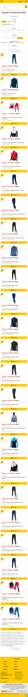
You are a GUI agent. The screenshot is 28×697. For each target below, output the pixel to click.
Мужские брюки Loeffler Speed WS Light (12, 526)
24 (15, 51)
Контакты (16, 669)
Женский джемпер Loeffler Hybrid (10, 261)
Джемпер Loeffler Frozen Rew (9, 93)
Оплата (16, 666)
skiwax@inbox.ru (4, 678)
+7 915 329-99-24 (18, 678)
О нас (15, 664)
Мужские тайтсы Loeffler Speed (10, 285)
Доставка (5, 666)
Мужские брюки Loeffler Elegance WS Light (12, 190)
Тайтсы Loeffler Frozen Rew (8, 69)
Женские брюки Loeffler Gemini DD (10, 404)
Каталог (5, 659)
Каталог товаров (10, 10)
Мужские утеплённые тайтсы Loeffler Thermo (13, 237)
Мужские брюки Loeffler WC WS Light (11, 380)
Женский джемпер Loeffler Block (10, 453)
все (19, 51)
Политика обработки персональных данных (17, 688)
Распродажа (17, 659)
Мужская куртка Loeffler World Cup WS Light (13, 142)
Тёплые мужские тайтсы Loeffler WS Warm (12, 502)
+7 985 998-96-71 (10, 645)
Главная (2, 10)
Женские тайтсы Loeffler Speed (10, 309)
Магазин (16, 661)
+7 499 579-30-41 (18, 676)
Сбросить (14, 45)
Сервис (5, 664)
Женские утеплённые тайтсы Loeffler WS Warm (13, 214)
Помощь (5, 669)
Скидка (5, 661)
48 (17, 51)
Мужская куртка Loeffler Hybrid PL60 (11, 166)
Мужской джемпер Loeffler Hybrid (10, 333)
